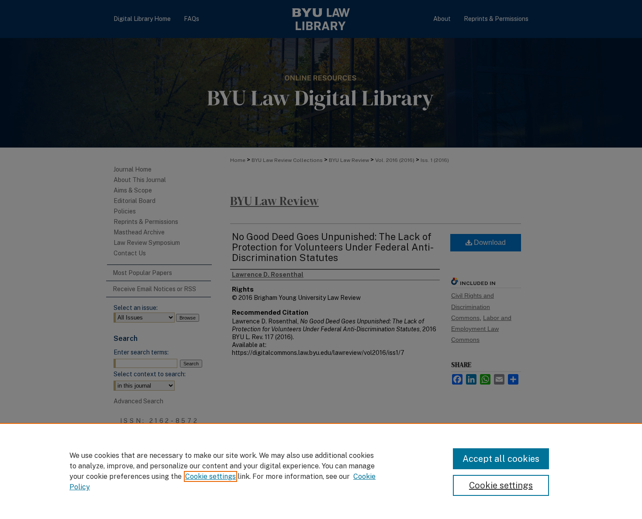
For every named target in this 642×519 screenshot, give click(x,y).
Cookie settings (210, 476)
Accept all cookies (501, 459)
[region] (321, 471)
